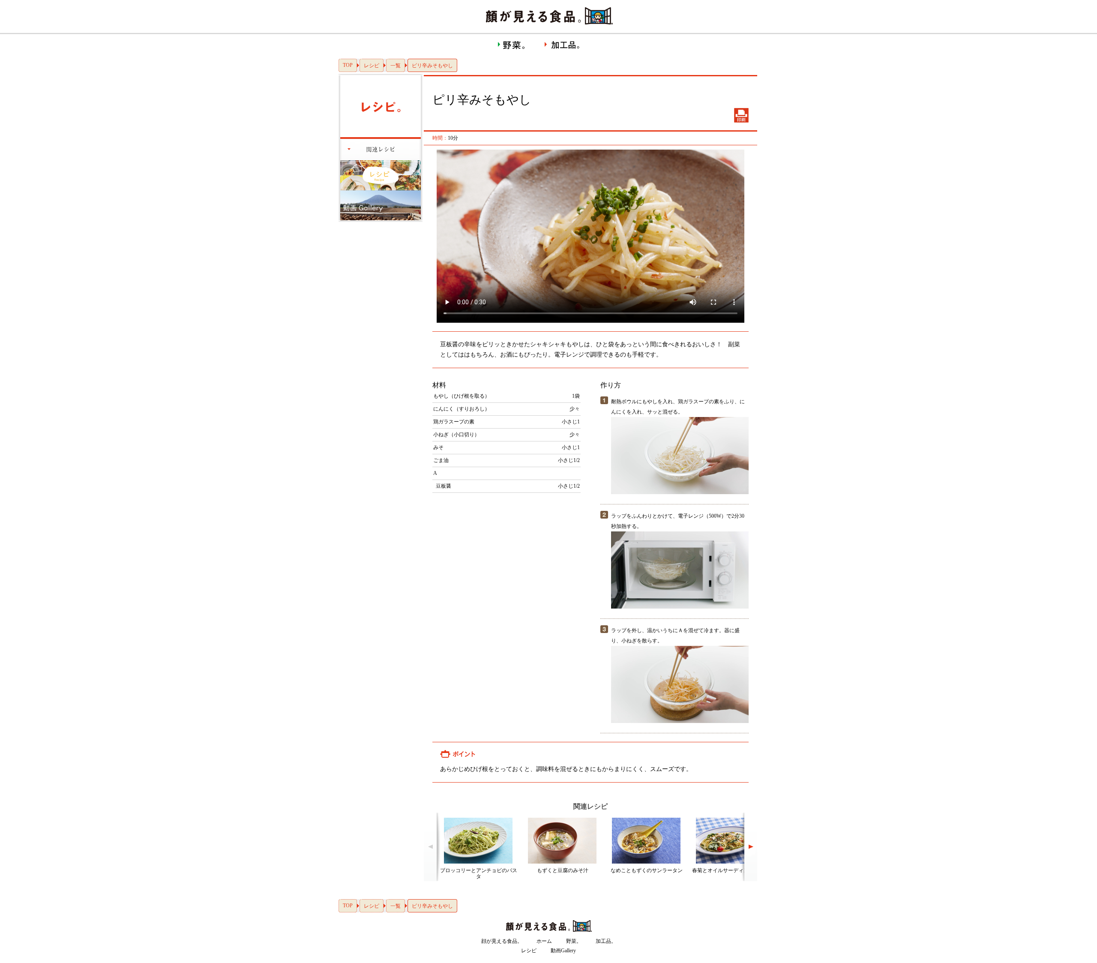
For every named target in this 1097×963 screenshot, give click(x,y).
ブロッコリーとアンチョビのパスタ (478, 873)
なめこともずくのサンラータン (647, 870)
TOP (348, 65)
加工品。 (606, 941)
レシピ (371, 66)
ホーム (544, 941)
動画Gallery (563, 951)
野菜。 (573, 941)
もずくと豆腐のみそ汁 (562, 870)
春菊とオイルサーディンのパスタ (730, 870)
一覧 (395, 66)
